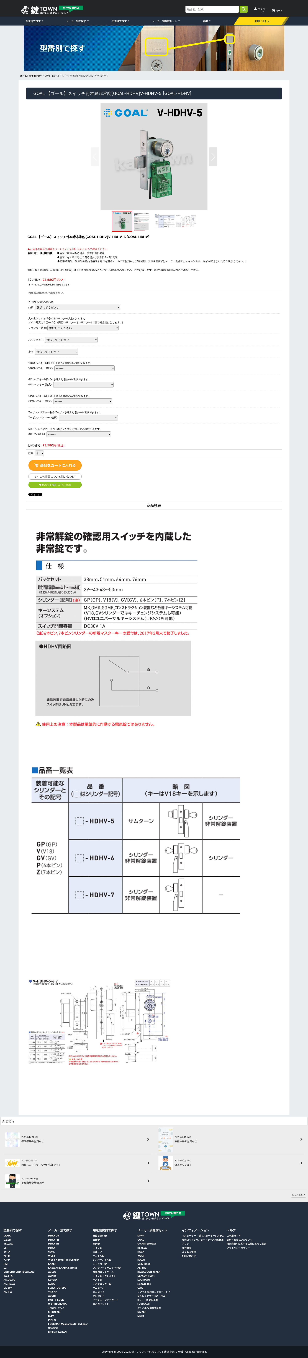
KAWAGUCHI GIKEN (148, 1271)
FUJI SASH (143, 1303)
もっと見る (297, 1194)
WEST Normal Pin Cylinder (63, 1259)
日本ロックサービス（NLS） (152, 1295)
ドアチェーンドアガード (105, 1299)
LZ (5, 1267)
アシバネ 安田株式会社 (149, 1307)
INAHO (52, 1319)
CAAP (140, 1287)
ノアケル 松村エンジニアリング (153, 1291)
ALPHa (52, 1275)
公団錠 (96, 1239)
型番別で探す (33, 20)
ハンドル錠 (98, 1255)
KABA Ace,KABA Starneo (62, 1267)
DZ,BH (7, 1239)
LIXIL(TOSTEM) (57, 1287)
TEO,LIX (8, 1243)
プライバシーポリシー (238, 1247)
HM (5, 1263)
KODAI (51, 1283)
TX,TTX (8, 1275)
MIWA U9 (53, 1235)
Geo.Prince (143, 1263)
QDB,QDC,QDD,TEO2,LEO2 (19, 1271)
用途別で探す (119, 20)
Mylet (140, 1315)
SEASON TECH (146, 1275)
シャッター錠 (100, 1263)
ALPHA (8, 1291)
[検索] (244, 9)
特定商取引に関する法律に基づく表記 (246, 1243)
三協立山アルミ (56, 1307)
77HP (7, 1259)
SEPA (51, 1315)
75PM (7, 1255)
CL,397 (8, 1287)
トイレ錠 (97, 1247)
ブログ (185, 1243)
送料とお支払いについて (239, 1239)
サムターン (98, 1287)
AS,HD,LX (9, 1283)
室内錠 (96, 1243)
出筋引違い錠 (100, 1235)
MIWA (51, 1247)
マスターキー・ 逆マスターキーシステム (203, 1235)
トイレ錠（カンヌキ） (104, 1275)
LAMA (7, 1235)
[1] (55, 465)
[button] (95, 156)
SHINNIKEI (54, 1311)
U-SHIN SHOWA (57, 1303)
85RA (7, 1251)
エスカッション (101, 1303)
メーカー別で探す (76, 20)
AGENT (52, 1295)
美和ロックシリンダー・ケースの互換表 (203, 1239)
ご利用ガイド (234, 1235)
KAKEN (52, 1263)
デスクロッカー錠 (102, 1283)
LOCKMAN (143, 1279)
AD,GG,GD (10, 1279)
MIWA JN (53, 1243)
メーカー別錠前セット (164, 20)
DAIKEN (141, 1311)
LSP (6, 1247)
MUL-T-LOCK (56, 1299)
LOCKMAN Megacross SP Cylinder (68, 1323)
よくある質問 (189, 1251)
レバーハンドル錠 (102, 1259)
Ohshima (53, 1327)
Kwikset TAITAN (57, 1332)
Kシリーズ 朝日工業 (147, 1299)
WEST (51, 1255)
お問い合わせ (262, 20)
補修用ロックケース (103, 1271)
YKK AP (52, 1291)
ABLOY (52, 1271)
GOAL (51, 1251)
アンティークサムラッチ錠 (107, 1267)
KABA (140, 1251)
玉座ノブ (97, 1251)
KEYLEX (53, 1279)
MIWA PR (53, 1239)
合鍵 (205, 20)
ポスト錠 (97, 1279)
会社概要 (186, 1247)
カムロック (98, 1291)
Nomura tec (144, 1283)
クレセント (98, 1295)
